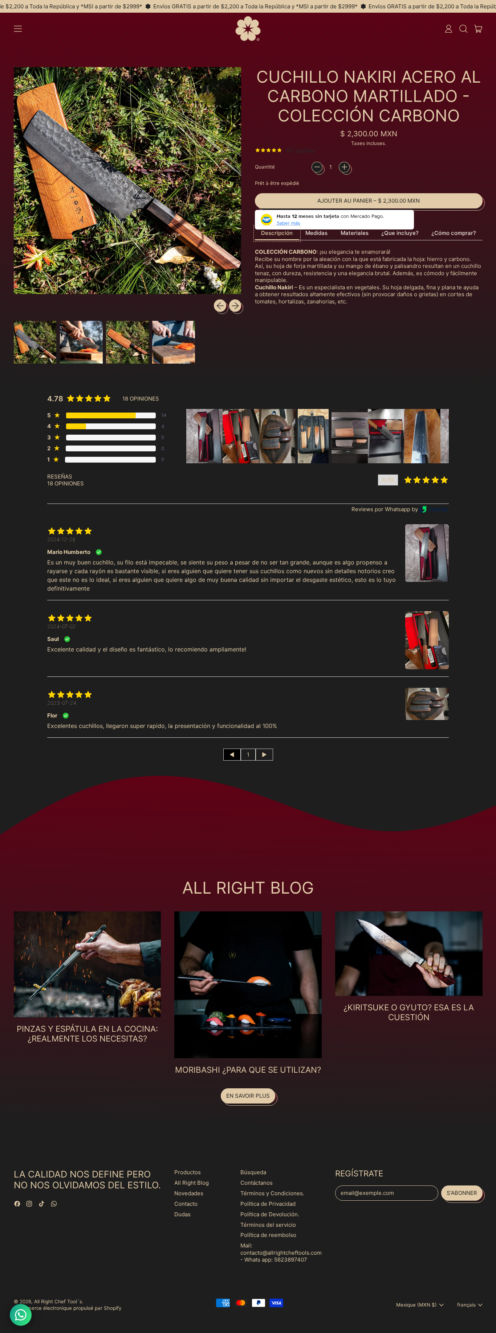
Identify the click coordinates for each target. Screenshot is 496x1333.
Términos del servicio (268, 1224)
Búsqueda (253, 1172)
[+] (344, 167)
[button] (463, 28)
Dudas (182, 1214)
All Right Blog (191, 1182)
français (466, 1305)
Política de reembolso (268, 1234)
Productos (187, 1172)
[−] (317, 167)
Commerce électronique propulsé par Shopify (68, 1308)
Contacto (186, 1203)
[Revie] (433, 509)
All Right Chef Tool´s (58, 1301)
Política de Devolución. (269, 1214)
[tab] (277, 234)
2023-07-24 (61, 703)
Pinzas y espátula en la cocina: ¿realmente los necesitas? (87, 1033)
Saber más (288, 223)
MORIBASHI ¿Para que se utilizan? (248, 1070)
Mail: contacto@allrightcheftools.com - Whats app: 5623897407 (281, 1252)
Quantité (265, 167)
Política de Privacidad (268, 1203)
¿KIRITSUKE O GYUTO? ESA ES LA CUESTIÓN (408, 1012)
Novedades (188, 1193)
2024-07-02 (61, 626)
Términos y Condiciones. (272, 1193)
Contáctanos (256, 1182)
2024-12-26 (61, 539)
